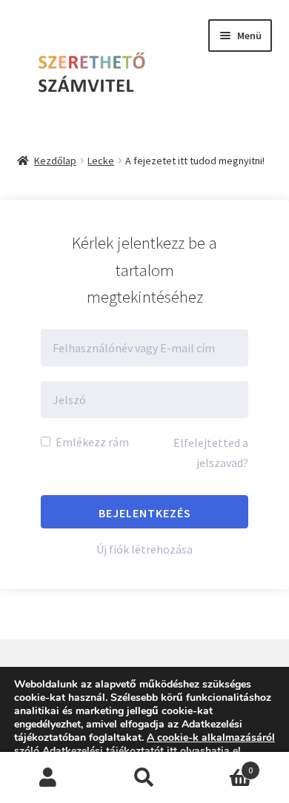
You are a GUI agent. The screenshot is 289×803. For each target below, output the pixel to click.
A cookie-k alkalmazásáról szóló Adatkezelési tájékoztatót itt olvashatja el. (144, 744)
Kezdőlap (55, 160)
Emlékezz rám (91, 441)
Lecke (100, 160)
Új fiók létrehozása (144, 549)
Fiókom (48, 778)
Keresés (144, 778)
